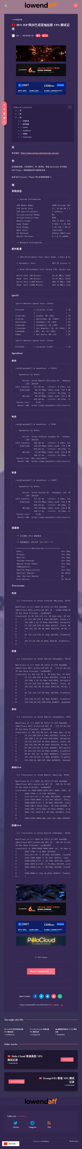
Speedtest (27, 131)
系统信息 (26, 121)
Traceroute (27, 137)
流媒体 (25, 134)
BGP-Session (42, 957)
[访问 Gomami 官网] (41, 72)
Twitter (16, 1127)
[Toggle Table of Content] (68, 107)
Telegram (33, 1127)
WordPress (45, 1141)
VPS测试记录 (17, 20)
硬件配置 (26, 124)
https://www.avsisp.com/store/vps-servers (40, 153)
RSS (49, 1127)
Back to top (74, 1141)
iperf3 (25, 127)
